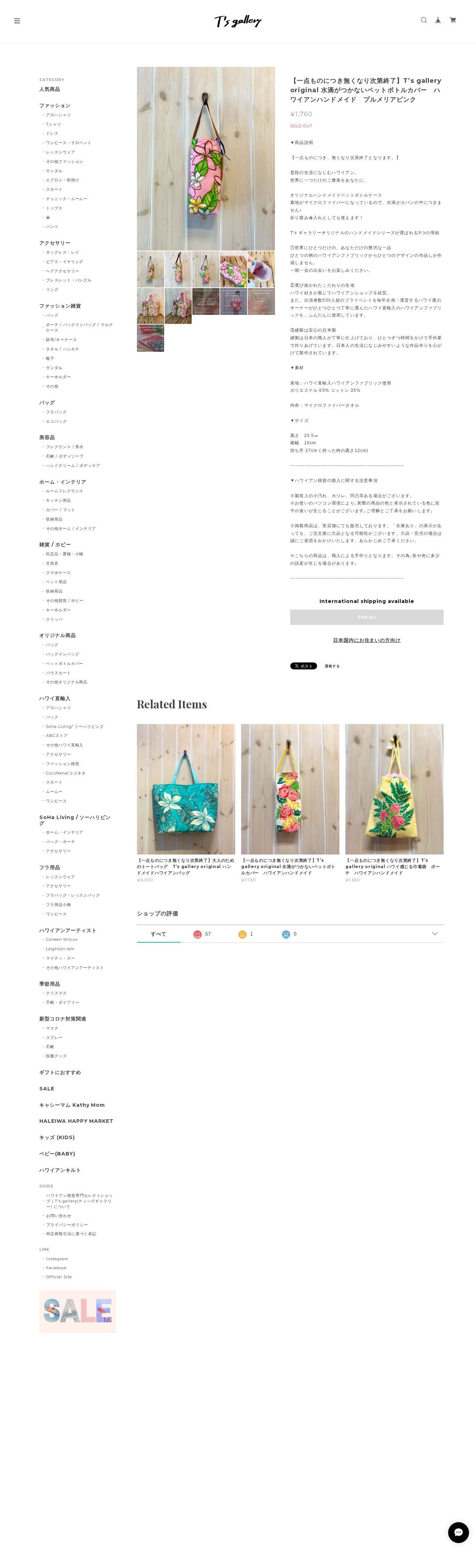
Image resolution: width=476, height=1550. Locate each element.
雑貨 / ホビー (55, 545)
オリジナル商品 (57, 635)
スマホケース (58, 572)
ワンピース (56, 800)
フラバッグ (56, 412)
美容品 (47, 437)
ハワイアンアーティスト (68, 930)
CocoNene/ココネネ (66, 773)
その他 (52, 386)
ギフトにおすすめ (60, 1072)
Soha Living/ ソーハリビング (75, 726)
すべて (159, 934)
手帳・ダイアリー (62, 1002)
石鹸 (50, 1046)
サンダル (54, 170)
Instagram (57, 1258)
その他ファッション (65, 161)
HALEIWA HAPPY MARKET (76, 1121)
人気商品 (49, 89)
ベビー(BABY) (57, 1154)
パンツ (52, 226)
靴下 (50, 358)
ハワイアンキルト (60, 1170)
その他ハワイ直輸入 (65, 744)
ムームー (54, 791)
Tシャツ (53, 124)
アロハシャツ (58, 114)
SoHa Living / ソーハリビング (75, 820)
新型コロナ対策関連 (62, 1019)
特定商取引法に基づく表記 (71, 1233)
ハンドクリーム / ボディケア (73, 465)
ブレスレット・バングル (69, 280)
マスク (52, 1028)
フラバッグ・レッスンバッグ (73, 895)
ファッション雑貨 (60, 306)
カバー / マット (61, 509)
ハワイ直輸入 (55, 698)
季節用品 (49, 984)
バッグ (52, 315)
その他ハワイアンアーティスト (75, 967)
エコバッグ (56, 421)
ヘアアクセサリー (62, 271)
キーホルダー (58, 376)
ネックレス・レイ (62, 252)
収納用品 (54, 519)
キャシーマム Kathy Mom (72, 1105)
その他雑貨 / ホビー (65, 600)
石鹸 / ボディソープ (65, 456)
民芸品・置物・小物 (65, 553)
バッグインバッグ (62, 654)
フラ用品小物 (58, 904)
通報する (332, 666)
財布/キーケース (61, 339)
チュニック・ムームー (67, 198)
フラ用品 (49, 868)
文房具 (52, 563)
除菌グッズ (56, 1056)
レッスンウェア (60, 152)
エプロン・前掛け (62, 179)
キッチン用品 (58, 500)
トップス (54, 208)
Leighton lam (60, 948)
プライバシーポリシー (67, 1224)
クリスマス (56, 993)
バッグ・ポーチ (60, 841)
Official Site (58, 1276)
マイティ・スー (60, 958)
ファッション (55, 106)
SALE (46, 1089)
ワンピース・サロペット (69, 142)
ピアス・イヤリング (65, 261)
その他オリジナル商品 (67, 681)
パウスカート (58, 672)
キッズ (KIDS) (57, 1137)
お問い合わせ (58, 1215)
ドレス (52, 133)
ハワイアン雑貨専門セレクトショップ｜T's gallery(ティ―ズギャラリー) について (79, 1201)
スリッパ (54, 619)
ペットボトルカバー (65, 663)
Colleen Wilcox (62, 939)
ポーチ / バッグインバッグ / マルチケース (79, 327)
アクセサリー (55, 243)
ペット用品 (56, 581)
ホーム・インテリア (62, 482)
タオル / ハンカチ (63, 349)
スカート (54, 189)
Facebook (56, 1267)
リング (52, 289)
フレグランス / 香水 (65, 446)
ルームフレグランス (65, 490)
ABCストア (57, 735)
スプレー (54, 1037)
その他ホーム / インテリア (71, 528)
